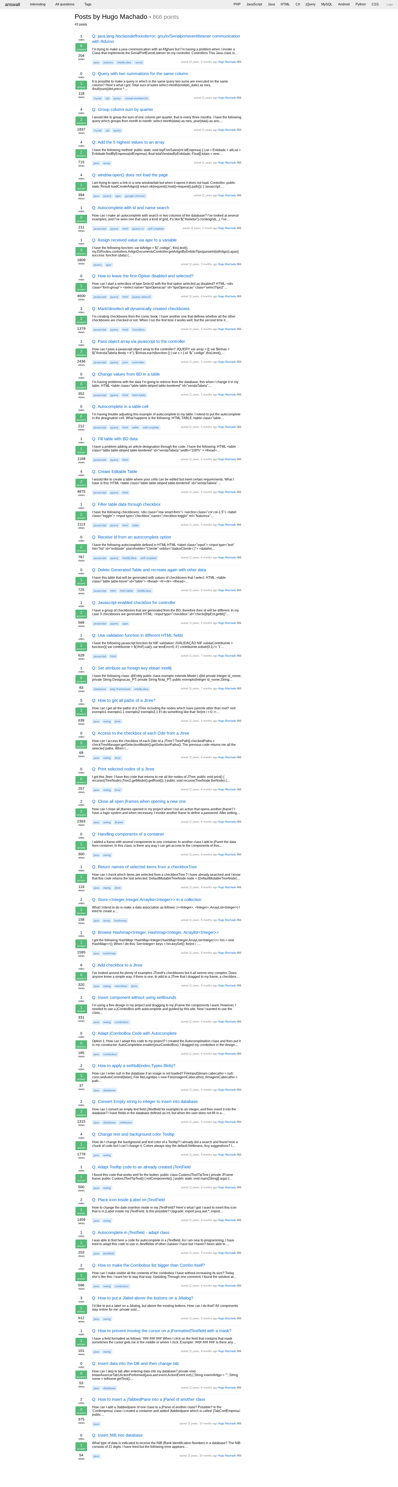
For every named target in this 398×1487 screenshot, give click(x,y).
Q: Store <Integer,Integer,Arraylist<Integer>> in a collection (146, 899)
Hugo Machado (227, 61)
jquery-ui (138, 228)
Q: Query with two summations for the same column (140, 73)
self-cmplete (156, 228)
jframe (119, 822)
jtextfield (108, 1253)
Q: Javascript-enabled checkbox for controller (134, 602)
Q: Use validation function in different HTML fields (137, 635)
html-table (138, 395)
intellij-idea (124, 62)
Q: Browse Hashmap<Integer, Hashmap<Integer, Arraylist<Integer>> (155, 932)
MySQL (326, 4)
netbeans (126, 1122)
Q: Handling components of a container (128, 834)
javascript (100, 228)
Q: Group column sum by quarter (122, 109)
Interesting (37, 4)
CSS (375, 4)
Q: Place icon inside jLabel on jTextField (128, 1199)
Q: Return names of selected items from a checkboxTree (144, 867)
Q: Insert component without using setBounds (134, 997)
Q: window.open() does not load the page (130, 175)
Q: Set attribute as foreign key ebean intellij (131, 668)
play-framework (120, 689)
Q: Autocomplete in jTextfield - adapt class (130, 1232)
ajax (118, 196)
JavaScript (254, 4)
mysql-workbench (136, 98)
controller (138, 362)
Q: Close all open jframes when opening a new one (139, 801)
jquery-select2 (141, 296)
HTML (285, 4)
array (106, 163)
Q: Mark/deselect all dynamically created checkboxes (141, 308)
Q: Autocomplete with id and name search (130, 207)
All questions (64, 4)
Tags (87, 4)
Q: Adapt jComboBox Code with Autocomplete (134, 1033)
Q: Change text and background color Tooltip (133, 1134)
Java (271, 4)
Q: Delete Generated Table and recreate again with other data (149, 570)
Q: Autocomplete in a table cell (120, 406)
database (100, 689)
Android (344, 4)
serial (138, 62)
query (117, 98)
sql (107, 98)
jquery (107, 196)
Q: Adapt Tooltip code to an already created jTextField (141, 1167)
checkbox (138, 329)
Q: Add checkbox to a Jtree (117, 965)
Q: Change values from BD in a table (126, 374)
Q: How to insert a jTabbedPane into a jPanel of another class (148, 1399)
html (125, 228)
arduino (108, 62)
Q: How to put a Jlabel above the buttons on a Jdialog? (142, 1298)
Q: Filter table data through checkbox (126, 504)
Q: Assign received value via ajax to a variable (134, 240)
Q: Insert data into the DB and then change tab (135, 1363)
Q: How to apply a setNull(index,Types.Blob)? (133, 1065)
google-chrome (135, 196)
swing (107, 721)
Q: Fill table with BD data (115, 439)
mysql (97, 98)
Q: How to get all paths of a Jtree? (123, 700)
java (96, 62)
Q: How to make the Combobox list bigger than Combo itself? (148, 1265)
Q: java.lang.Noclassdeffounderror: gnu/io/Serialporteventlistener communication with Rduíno (166, 39)
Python (361, 4)
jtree (118, 721)
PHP (237, 4)
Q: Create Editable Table (114, 471)
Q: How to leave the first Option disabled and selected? (143, 276)
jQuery (310, 4)
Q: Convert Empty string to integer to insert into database (145, 1101)
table (135, 427)
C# (298, 4)
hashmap (120, 920)
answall (12, 4)
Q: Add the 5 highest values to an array (128, 142)
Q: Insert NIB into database (117, 1435)
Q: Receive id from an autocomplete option (131, 537)
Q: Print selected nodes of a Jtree (123, 769)
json (125, 362)
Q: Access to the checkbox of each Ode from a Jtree (140, 733)
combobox (122, 1022)
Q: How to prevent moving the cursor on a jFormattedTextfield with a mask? (161, 1330)
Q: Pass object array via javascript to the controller (138, 341)
